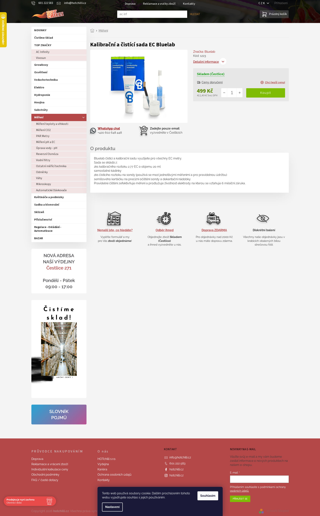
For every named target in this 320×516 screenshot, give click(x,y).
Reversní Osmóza (47, 154)
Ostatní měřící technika (51, 166)
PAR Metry (42, 136)
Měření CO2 (43, 130)
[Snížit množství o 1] (224, 92)
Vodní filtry (43, 160)
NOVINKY (40, 30)
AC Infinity (42, 52)
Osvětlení (40, 72)
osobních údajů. (239, 490)
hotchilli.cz (176, 469)
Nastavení (112, 507)
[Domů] (93, 30)
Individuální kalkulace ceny (49, 469)
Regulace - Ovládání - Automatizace (47, 229)
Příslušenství (43, 220)
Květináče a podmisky (49, 197)
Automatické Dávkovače (51, 190)
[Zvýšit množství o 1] (239, 92)
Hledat (195, 14)
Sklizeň (39, 212)
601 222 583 (177, 463)
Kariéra (102, 469)
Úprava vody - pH (46, 148)
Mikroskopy (43, 184)
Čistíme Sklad (43, 38)
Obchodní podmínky (45, 474)
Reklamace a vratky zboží (159, 4)
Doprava (130, 4)
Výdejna (103, 464)
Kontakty (189, 4)
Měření (38, 117)
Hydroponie (42, 95)
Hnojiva (39, 102)
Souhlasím (207, 495)
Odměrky (42, 172)
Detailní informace (206, 62)
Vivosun (41, 58)
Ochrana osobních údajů (115, 474)
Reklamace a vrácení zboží (49, 464)
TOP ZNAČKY (42, 45)
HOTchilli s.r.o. (107, 459)
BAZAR (38, 238)
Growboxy (41, 65)
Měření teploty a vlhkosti (52, 124)
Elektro (39, 87)
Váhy (39, 178)
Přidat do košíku (265, 92)
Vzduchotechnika (46, 80)
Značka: (204, 51)
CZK (263, 3)
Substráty (41, 110)
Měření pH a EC (45, 142)
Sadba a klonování (46, 205)
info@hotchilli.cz (180, 457)
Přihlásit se (240, 499)
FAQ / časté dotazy (44, 480)
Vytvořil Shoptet (278, 511)
